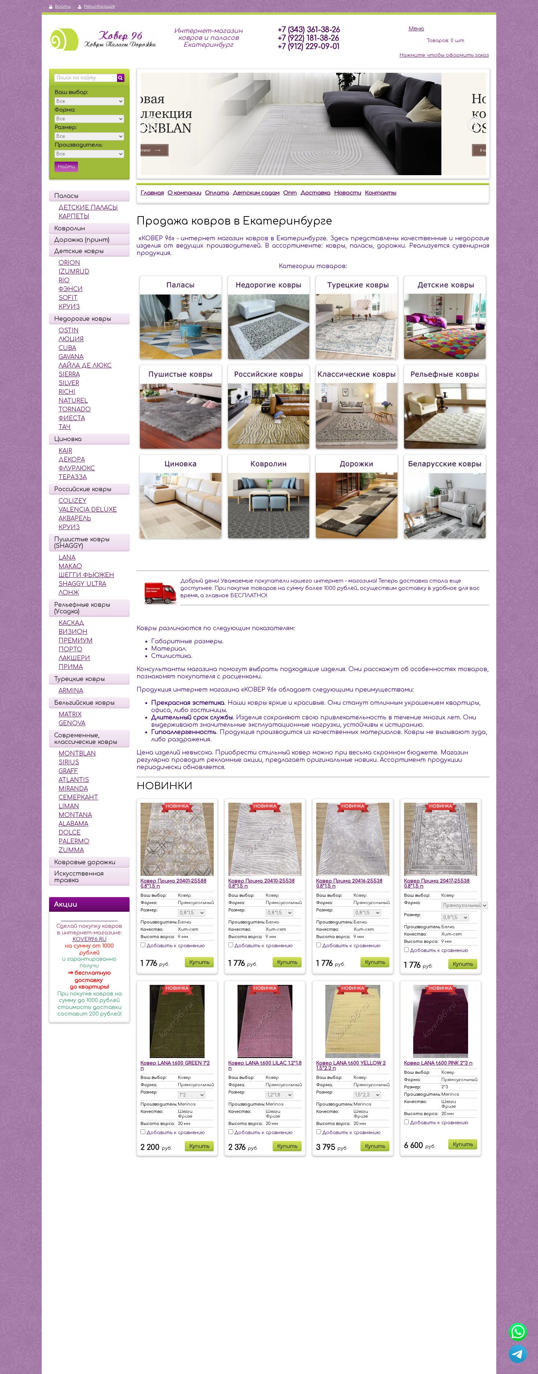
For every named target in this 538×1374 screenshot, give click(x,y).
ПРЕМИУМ (76, 640)
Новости (347, 193)
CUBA (67, 348)
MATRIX (70, 714)
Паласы (66, 196)
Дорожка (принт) (81, 240)
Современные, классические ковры (85, 738)
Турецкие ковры (79, 679)
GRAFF (68, 771)
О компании (184, 193)
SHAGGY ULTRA (82, 584)
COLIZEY (72, 501)
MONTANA (75, 815)
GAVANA (71, 357)
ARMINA (71, 691)
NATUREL (73, 401)
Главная (152, 193)
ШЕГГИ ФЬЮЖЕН (86, 575)
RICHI (67, 392)
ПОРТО (70, 649)
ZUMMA (71, 850)
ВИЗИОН (73, 632)
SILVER (69, 383)
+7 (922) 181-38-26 (308, 38)
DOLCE (70, 832)
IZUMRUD (74, 271)
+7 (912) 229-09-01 (309, 46)
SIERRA (69, 374)
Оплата (217, 193)
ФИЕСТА (72, 418)
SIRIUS (69, 762)
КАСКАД (71, 623)
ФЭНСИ (71, 289)
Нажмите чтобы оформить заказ (444, 55)
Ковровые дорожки (84, 862)
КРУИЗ (69, 307)
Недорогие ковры (82, 319)
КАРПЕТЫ (74, 216)
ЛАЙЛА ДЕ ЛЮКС (85, 365)
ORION (69, 263)
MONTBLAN (77, 753)
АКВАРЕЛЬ (75, 518)
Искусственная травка (79, 877)
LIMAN (69, 806)
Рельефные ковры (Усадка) (82, 608)
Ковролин (69, 228)
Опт (290, 193)
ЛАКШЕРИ (74, 658)
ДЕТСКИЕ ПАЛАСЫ (88, 207)
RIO (64, 280)
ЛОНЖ (69, 593)
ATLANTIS (74, 780)
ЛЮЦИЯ (71, 339)
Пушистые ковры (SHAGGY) (81, 542)
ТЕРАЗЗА (73, 477)
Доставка (315, 193)
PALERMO (74, 841)
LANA (67, 557)
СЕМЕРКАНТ (78, 797)
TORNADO (75, 409)
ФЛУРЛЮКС (77, 468)
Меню (416, 28)
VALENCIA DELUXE (88, 510)
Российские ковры (82, 489)
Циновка (68, 439)
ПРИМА (71, 667)
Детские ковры (79, 251)
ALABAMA (73, 824)
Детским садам (256, 193)
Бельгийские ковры (84, 703)
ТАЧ (65, 427)
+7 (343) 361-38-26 (309, 30)
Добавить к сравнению (175, 945)
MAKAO (70, 566)
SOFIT (68, 298)
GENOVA (72, 723)
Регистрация (99, 6)
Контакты (380, 193)
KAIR (65, 451)
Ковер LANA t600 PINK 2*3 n (438, 1063)
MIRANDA (73, 789)
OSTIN (69, 330)
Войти (63, 6)
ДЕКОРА (72, 459)
